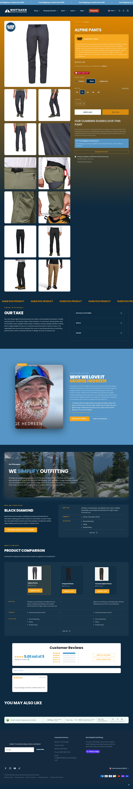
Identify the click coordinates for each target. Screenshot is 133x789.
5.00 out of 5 (34, 656)
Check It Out (35, 590)
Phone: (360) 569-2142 (62, 752)
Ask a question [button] (103, 659)
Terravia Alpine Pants (103, 584)
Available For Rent (101, 151)
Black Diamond (81, 25)
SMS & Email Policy (60, 749)
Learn (72, 11)
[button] (79, 22)
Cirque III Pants (67, 584)
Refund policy (8, 777)
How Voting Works (100, 419)
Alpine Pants (33, 583)
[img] (18, 678)
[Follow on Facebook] (5, 768)
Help (82, 11)
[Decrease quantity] (77, 103)
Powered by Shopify (33, 775)
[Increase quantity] (83, 103)
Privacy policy (19, 777)
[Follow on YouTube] (15, 768)
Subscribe (40, 749)
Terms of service (31, 777)
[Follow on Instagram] (10, 768)
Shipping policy (43, 777)
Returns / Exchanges (61, 742)
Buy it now (115, 112)
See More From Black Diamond (20, 530)
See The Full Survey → (79, 418)
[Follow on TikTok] (19, 768)
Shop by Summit (49, 11)
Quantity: (78, 99)
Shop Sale (94, 11)
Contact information (56, 777)
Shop (36, 11)
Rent (63, 11)
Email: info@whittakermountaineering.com (65, 758)
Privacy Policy (59, 745)
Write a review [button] (103, 655)
